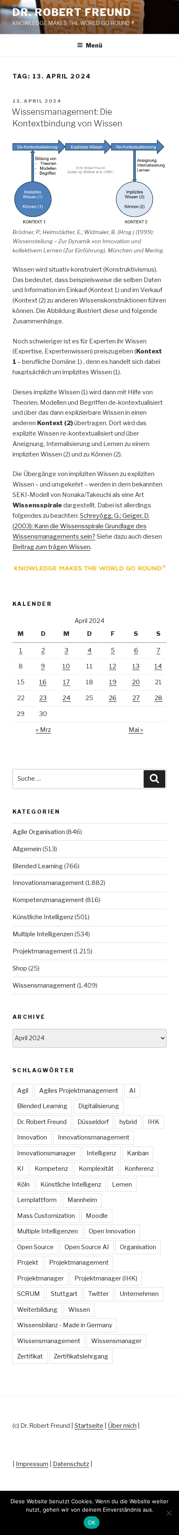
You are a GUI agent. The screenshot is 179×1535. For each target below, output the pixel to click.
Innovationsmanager (46, 1153)
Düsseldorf (93, 1122)
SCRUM (28, 1294)
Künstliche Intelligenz (42, 917)
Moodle (97, 1216)
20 (136, 682)
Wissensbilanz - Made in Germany (64, 1325)
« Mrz (43, 729)
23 (43, 698)
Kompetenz (51, 1168)
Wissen (79, 1309)
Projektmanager (40, 1278)
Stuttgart (64, 1294)
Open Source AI (87, 1247)
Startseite (89, 1425)
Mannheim (82, 1200)
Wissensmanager (116, 1341)
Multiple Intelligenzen (42, 934)
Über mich (122, 1425)
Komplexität (96, 1168)
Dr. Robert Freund (72, 12)
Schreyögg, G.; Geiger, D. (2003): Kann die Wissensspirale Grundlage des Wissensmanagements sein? (80, 526)
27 (136, 698)
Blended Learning (37, 866)
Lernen (122, 1184)
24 (66, 698)
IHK (153, 1122)
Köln (23, 1184)
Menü (94, 45)
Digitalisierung (98, 1106)
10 (66, 666)
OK (92, 1522)
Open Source (35, 1247)
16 (43, 682)
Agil (22, 1090)
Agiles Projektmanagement (78, 1090)
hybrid (128, 1122)
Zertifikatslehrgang (81, 1356)
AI (132, 1090)
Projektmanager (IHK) (106, 1278)
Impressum (32, 1464)
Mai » (136, 729)
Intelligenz (101, 1153)
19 (113, 682)
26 (113, 698)
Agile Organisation (38, 832)
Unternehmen (139, 1294)
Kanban (138, 1153)
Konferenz (139, 1168)
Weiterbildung (37, 1309)
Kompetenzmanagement (48, 900)
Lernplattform (37, 1200)
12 (112, 666)
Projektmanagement (42, 951)
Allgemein (26, 849)
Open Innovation (112, 1231)
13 (135, 666)
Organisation (138, 1247)
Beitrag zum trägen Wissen (51, 547)
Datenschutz (71, 1464)
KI (20, 1168)
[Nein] (168, 1513)
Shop (19, 968)
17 (66, 682)
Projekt (27, 1262)
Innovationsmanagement (48, 883)
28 (158, 698)
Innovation (32, 1137)
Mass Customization (46, 1216)
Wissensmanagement (44, 985)
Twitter (98, 1294)
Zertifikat (30, 1356)
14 (158, 666)
